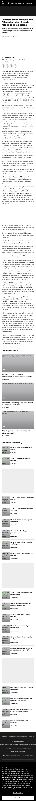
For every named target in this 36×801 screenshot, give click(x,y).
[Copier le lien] (15, 66)
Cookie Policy (18, 777)
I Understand (18, 798)
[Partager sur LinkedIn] (11, 66)
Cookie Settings (18, 779)
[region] (18, 781)
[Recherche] (8, 3)
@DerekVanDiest (7, 60)
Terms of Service (9, 789)
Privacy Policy (6, 777)
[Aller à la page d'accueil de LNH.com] (4, 3)
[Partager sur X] (7, 66)
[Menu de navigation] (33, 3)
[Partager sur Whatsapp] (3, 66)
